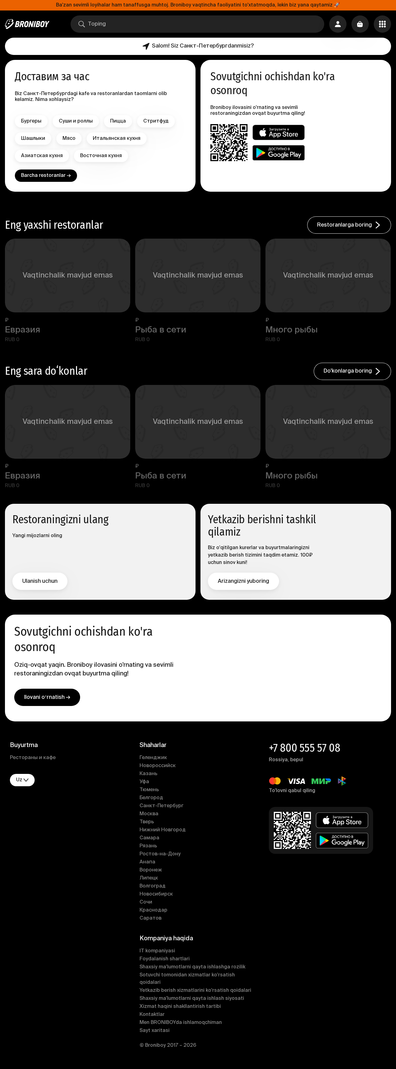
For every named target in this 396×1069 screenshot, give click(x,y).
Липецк (149, 878)
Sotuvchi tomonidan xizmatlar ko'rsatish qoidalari (187, 979)
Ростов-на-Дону (160, 854)
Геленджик (153, 757)
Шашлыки (33, 138)
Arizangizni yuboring (243, 581)
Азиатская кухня (42, 155)
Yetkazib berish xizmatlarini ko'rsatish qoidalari (195, 990)
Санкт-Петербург (161, 806)
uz (19, 780)
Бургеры (31, 121)
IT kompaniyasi (157, 951)
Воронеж (151, 870)
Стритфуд (156, 121)
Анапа (147, 862)
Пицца (118, 121)
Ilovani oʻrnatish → (47, 697)
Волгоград (153, 886)
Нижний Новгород (163, 830)
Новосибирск (156, 894)
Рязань (148, 846)
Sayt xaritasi (155, 1030)
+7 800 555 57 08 (304, 748)
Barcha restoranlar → (46, 175)
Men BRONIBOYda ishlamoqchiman (181, 1022)
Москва (149, 814)
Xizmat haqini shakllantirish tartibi (180, 1006)
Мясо (68, 138)
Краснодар (153, 910)
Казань (148, 773)
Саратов (150, 918)
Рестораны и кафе (33, 757)
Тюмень (149, 789)
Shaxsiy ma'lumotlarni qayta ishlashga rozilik (192, 967)
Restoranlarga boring (344, 225)
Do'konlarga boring (348, 371)
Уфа (144, 781)
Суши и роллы (76, 121)
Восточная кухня (101, 155)
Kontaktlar (152, 1014)
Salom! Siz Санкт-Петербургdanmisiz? (203, 46)
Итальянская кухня (116, 138)
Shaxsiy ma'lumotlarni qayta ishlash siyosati (192, 998)
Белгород (151, 797)
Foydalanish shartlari (165, 959)
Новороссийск (158, 765)
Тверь (147, 822)
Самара (149, 838)
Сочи (146, 902)
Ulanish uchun (40, 581)
